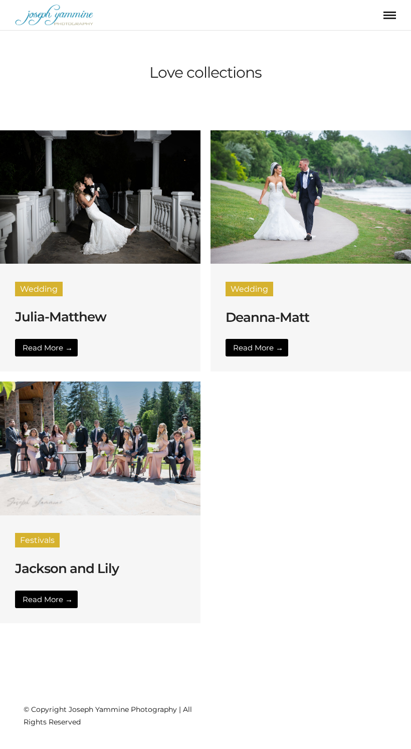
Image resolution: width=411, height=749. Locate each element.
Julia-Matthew (60, 317)
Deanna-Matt (267, 317)
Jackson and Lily (67, 568)
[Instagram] (324, 707)
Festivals (37, 540)
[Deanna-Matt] (311, 261)
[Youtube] (360, 707)
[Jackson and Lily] (100, 512)
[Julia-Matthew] (100, 261)
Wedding (39, 289)
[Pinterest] (342, 707)
